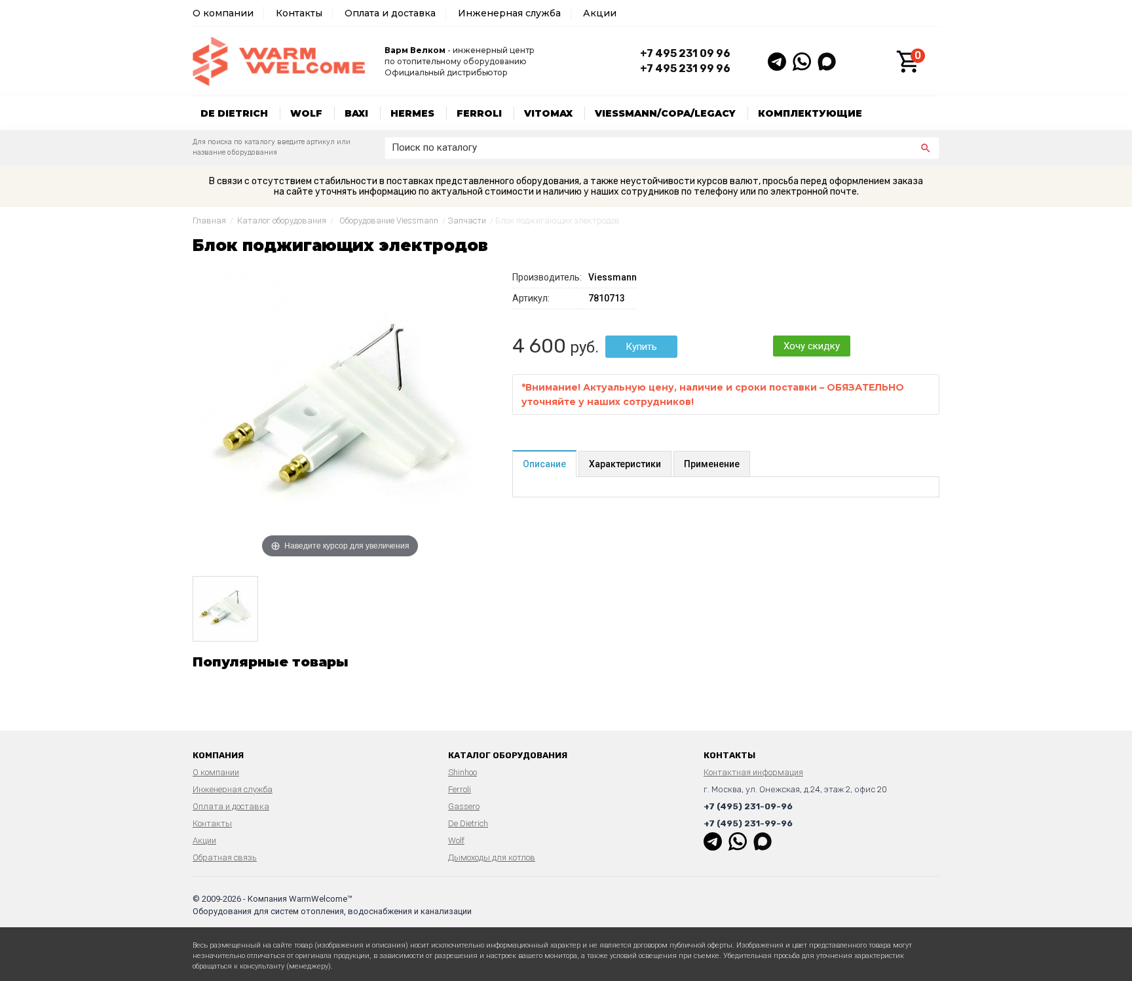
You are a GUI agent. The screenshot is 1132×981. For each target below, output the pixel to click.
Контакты (299, 13)
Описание (544, 464)
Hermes (412, 113)
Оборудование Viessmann (388, 220)
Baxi (356, 113)
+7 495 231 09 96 (685, 53)
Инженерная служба (509, 13)
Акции (599, 13)
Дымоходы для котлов (491, 857)
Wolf (306, 113)
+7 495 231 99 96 (685, 68)
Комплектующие (810, 113)
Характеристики (625, 464)
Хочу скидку (811, 346)
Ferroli (479, 113)
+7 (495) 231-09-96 (748, 806)
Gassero (464, 806)
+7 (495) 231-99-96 (748, 823)
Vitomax (548, 113)
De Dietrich (234, 113)
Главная (209, 220)
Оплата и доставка (390, 13)
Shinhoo (462, 772)
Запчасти (466, 220)
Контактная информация (753, 772)
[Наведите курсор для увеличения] (340, 413)
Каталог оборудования (281, 220)
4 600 (539, 346)
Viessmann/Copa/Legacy (665, 113)
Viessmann (612, 277)
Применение (712, 464)
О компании (223, 13)
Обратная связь (225, 857)
